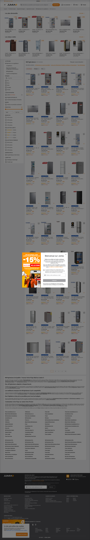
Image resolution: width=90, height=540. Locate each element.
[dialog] (45, 270)
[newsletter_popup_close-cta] (65, 254)
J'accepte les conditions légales (56, 267)
